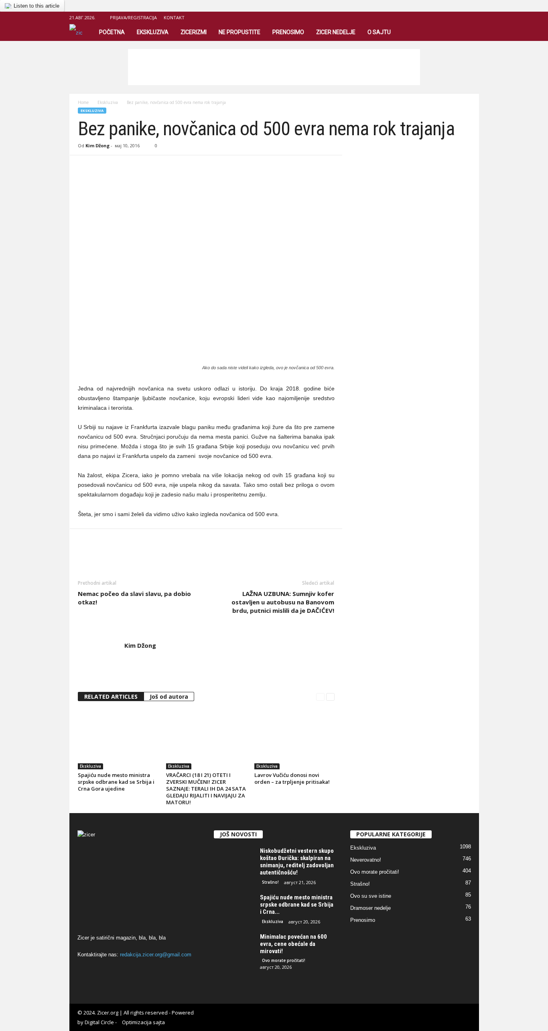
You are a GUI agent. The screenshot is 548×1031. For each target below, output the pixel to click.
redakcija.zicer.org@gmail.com (155, 955)
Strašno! (270, 882)
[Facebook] (460, 17)
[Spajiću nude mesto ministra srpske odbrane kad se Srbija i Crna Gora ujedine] (118, 739)
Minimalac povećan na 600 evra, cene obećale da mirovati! (293, 944)
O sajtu (379, 32)
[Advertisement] (274, 67)
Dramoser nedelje (370, 908)
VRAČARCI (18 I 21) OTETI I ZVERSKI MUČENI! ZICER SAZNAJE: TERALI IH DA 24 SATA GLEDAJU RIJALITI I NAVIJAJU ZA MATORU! (206, 788)
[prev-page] (320, 697)
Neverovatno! (365, 860)
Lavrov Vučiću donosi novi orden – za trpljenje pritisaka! (292, 778)
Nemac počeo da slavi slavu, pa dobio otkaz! (134, 598)
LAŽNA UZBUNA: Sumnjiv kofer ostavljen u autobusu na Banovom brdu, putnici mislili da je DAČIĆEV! (282, 602)
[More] (160, 167)
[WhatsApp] (141, 167)
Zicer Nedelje (335, 32)
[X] (473, 17)
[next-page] (330, 697)
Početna (112, 32)
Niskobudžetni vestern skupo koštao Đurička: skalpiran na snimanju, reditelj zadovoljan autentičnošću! (297, 861)
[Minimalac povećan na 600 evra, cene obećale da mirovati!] (234, 948)
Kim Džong (97, 145)
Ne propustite (239, 32)
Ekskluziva (152, 32)
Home (83, 102)
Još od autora (169, 696)
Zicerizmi (194, 32)
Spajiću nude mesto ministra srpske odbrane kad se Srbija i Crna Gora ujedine (116, 781)
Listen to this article (36, 6)
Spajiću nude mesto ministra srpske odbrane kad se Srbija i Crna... (296, 904)
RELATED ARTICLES (111, 696)
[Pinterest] (123, 167)
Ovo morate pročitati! (283, 960)
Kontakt (174, 17)
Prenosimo (288, 32)
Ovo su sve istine (370, 896)
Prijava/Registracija (133, 17)
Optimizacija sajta (143, 1022)
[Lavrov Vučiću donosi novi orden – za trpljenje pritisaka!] (294, 739)
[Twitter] (104, 167)
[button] (467, 32)
